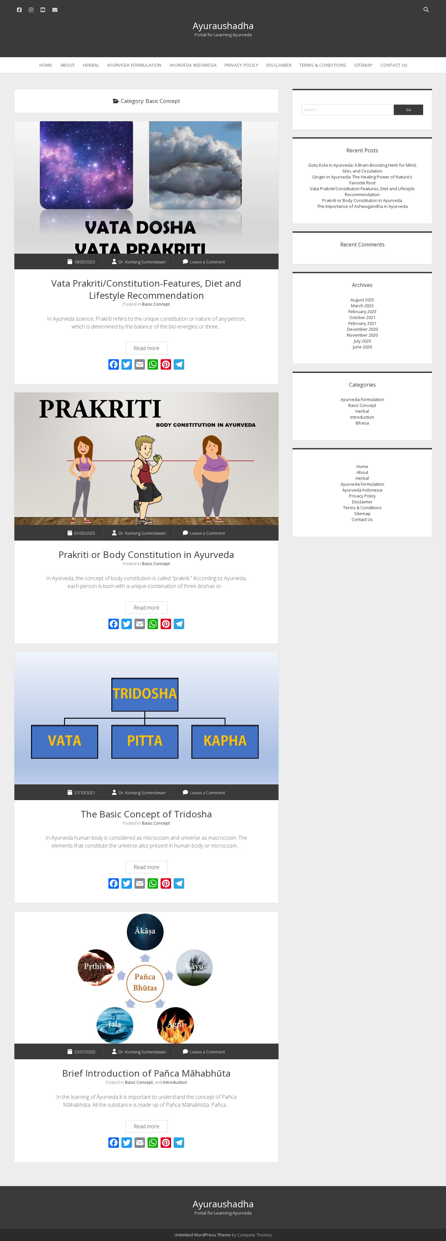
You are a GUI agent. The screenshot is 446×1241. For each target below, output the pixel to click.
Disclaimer (279, 65)
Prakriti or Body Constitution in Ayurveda (146, 459)
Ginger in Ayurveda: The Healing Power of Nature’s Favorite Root (362, 180)
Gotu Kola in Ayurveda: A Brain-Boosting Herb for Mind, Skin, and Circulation (362, 168)
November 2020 (362, 335)
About (67, 65)
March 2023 (362, 306)
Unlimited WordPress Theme (202, 1235)
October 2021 (362, 317)
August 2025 (362, 300)
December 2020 (362, 329)
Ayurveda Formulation (134, 65)
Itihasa (362, 423)
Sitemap (363, 65)
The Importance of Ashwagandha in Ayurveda (362, 206)
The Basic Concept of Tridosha (146, 718)
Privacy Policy (242, 65)
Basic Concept (156, 304)
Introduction (175, 1082)
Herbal (91, 65)
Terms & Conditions (322, 65)
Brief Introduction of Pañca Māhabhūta (146, 978)
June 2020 (362, 347)
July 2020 (362, 341)
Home (46, 65)
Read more (150, 349)
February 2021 (362, 323)
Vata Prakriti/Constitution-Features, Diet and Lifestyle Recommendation (146, 187)
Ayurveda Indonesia (193, 65)
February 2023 (362, 311)
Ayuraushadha (223, 25)
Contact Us (394, 65)
